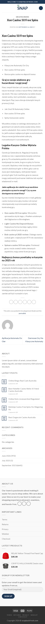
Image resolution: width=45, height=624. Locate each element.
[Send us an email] (28, 504)
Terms (4, 519)
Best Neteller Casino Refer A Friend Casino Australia (23, 389)
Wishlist (5, 534)
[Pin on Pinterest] (29, 302)
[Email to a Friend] (25, 302)
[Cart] (41, 8)
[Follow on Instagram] (24, 504)
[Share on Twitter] (20, 302)
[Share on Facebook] (16, 302)
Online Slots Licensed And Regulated (24, 399)
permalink (22, 313)
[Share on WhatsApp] (11, 302)
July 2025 (6, 460)
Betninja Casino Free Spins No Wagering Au (25, 408)
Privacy (5, 529)
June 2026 (6, 456)
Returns (5, 524)
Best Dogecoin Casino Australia (22, 417)
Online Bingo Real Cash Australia (22, 380)
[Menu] (3, 8)
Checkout (6, 539)
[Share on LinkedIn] (34, 302)
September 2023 (9, 465)
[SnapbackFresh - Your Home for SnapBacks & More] (22, 8)
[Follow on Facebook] (20, 504)
